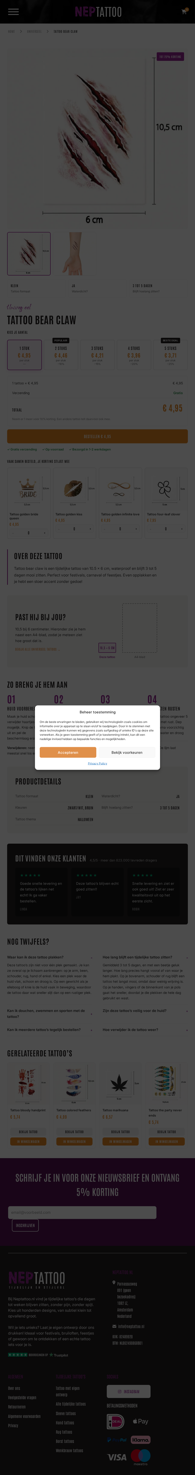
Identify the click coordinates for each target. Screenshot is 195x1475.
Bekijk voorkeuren (127, 752)
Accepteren (68, 752)
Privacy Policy (97, 763)
